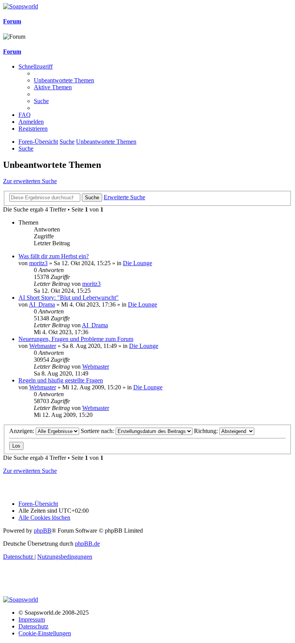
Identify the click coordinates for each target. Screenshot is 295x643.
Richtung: (206, 431)
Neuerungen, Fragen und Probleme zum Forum (75, 339)
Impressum (31, 619)
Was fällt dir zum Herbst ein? (53, 256)
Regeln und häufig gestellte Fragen (60, 380)
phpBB (42, 530)
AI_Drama (42, 304)
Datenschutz (33, 626)
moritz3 (38, 263)
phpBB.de (87, 543)
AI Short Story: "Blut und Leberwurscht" (68, 297)
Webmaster (42, 346)
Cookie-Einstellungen (44, 633)
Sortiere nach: (98, 431)
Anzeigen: (22, 431)
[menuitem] (64, 80)
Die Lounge (137, 263)
